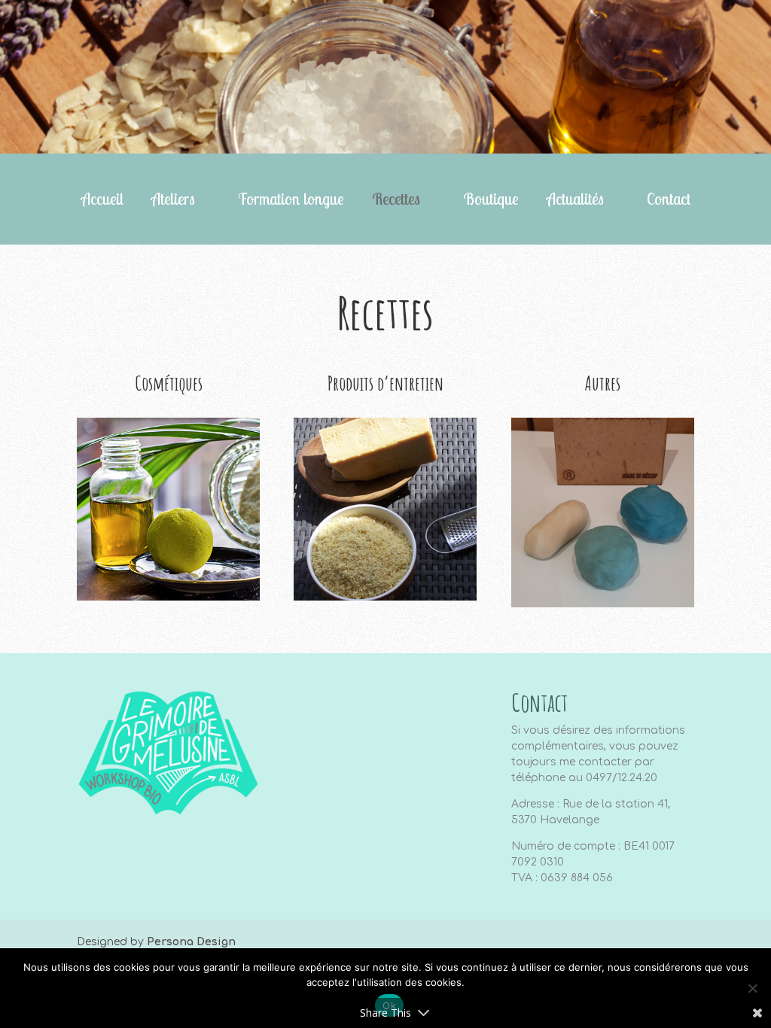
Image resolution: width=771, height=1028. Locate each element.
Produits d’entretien (385, 383)
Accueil (102, 200)
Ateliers (173, 200)
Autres (602, 383)
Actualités (575, 200)
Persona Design (191, 941)
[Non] (752, 988)
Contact (668, 200)
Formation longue (291, 200)
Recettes (396, 200)
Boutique (491, 200)
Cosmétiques (169, 383)
